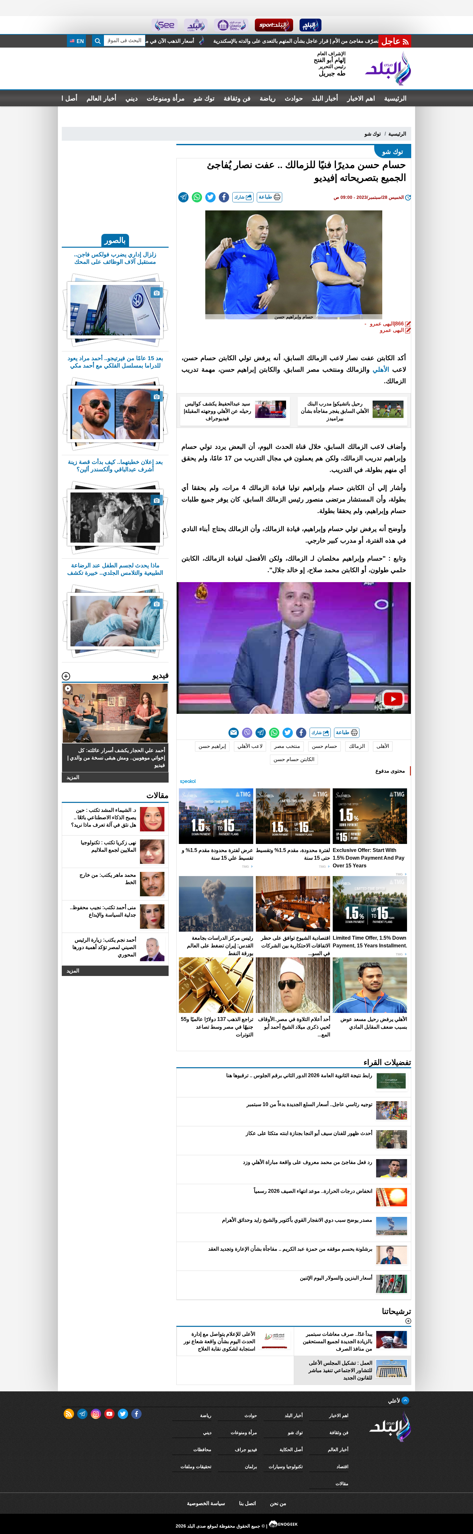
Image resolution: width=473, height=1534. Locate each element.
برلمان (251, 1466)
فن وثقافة (237, 98)
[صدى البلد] (388, 68)
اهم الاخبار (361, 98)
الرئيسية (395, 98)
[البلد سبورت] (274, 25)
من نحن (278, 1503)
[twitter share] (210, 197)
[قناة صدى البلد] (311, 25)
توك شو (204, 98)
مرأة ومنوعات (166, 98)
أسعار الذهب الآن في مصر (287, 41)
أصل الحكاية (291, 1449)
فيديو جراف (246, 1449)
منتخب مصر (287, 746)
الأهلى (382, 746)
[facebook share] (224, 197)
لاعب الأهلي (250, 746)
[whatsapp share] (197, 197)
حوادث (294, 98)
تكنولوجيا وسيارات (286, 1466)
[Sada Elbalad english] (165, 25)
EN (79, 41)
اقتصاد (342, 1466)
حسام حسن (324, 746)
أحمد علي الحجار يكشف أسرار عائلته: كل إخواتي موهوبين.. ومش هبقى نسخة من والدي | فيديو (141, 41)
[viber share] (247, 733)
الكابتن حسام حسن (294, 759)
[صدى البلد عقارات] (196, 25)
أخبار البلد (325, 98)
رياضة (268, 98)
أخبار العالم (101, 98)
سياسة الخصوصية (206, 1503)
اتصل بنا (247, 1503)
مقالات (342, 1483)
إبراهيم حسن (212, 746)
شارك (240, 197)
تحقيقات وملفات (196, 1466)
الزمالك (357, 746)
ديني (131, 98)
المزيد (73, 777)
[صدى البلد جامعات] (231, 25)
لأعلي (394, 1401)
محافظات (202, 1449)
